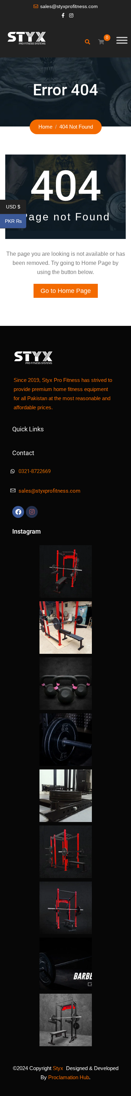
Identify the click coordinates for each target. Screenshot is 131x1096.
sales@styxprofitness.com (69, 6)
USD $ (16, 207)
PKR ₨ (15, 221)
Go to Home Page (66, 290)
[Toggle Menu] (122, 40)
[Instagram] (32, 512)
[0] (101, 42)
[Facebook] (18, 512)
